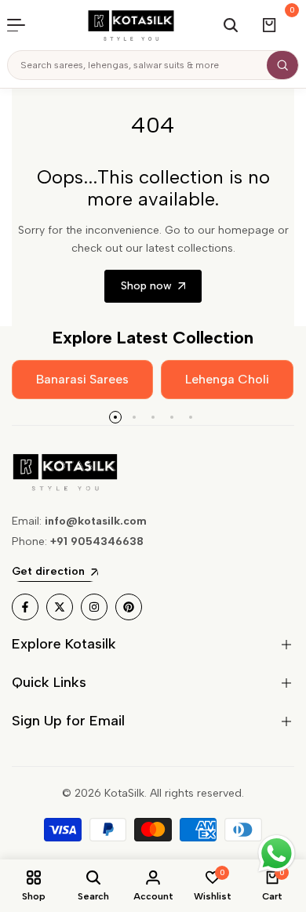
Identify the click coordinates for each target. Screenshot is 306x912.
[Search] (282, 65)
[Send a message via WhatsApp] (276, 853)
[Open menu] (24, 25)
